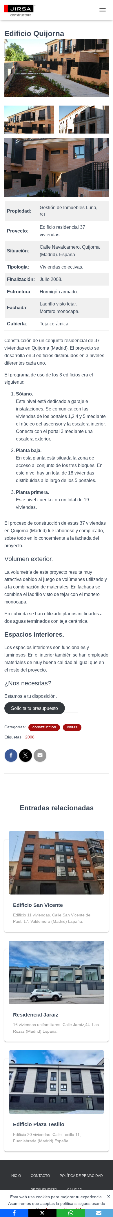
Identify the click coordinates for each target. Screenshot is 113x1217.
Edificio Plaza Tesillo (38, 1124)
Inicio (15, 1176)
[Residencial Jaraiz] (56, 972)
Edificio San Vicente (38, 905)
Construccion (44, 727)
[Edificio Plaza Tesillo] (56, 1081)
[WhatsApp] (71, 1213)
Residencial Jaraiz (35, 1015)
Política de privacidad (81, 1176)
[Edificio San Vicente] (56, 862)
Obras (72, 727)
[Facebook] (14, 1213)
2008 (29, 737)
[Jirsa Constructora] (22, 10)
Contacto (40, 1176)
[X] (42, 1213)
